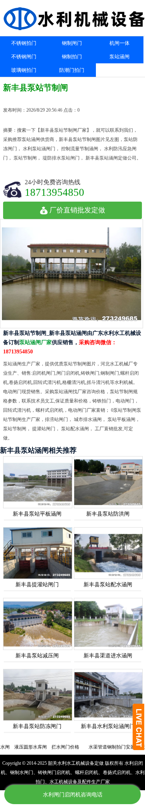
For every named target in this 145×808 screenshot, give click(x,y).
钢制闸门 (72, 43)
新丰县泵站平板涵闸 (37, 514)
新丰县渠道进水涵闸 (108, 656)
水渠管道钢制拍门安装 (103, 747)
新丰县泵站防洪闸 (108, 514)
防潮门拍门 (71, 70)
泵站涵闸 (119, 56)
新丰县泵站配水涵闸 (108, 584)
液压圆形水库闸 (22, 747)
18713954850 (54, 192)
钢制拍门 (72, 56)
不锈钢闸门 (23, 56)
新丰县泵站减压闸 (37, 656)
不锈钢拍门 (23, 43)
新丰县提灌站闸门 (37, 584)
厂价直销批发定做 (77, 210)
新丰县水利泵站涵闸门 (108, 726)
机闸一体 (119, 43)
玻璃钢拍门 (23, 70)
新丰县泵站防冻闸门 (37, 726)
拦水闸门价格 (57, 747)
